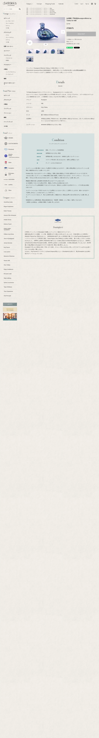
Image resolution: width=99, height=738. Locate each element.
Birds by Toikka (53, 12)
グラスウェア (7, 32)
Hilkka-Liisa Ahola (9, 234)
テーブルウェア (9, 74)
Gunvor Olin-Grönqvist (10, 215)
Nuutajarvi (52, 9)
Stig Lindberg (7, 278)
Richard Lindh (8, 273)
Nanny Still (7, 260)
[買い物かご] (95, 4)
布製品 (7, 60)
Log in (81, 3)
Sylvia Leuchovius (9, 282)
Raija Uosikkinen (8, 269)
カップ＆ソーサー (10, 21)
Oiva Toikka (7, 265)
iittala (51, 8)
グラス (7, 35)
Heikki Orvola (7, 219)
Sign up (87, 3)
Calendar (61, 3)
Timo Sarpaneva (8, 291)
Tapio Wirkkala (8, 287)
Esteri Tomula (7, 211)
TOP (27, 8)
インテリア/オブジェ (11, 72)
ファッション (7, 113)
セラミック (7, 18)
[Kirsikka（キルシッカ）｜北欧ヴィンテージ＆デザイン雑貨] (10, 4)
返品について (70, 41)
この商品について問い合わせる (74, 39)
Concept (39, 3)
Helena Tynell (7, 224)
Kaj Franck (7, 247)
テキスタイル (9, 58)
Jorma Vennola (8, 243)
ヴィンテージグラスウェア (36, 8)
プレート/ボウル (10, 23)
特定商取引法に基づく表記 (73, 43)
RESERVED (52, 14)
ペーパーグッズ (8, 121)
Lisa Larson (7, 251)
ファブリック (7, 55)
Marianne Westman (9, 256)
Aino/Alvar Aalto (8, 202)
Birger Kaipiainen (8, 206)
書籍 (5, 78)
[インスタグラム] (92, 4)
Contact (76, 3)
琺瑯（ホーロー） (9, 46)
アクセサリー (7, 64)
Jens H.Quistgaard (9, 238)
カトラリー (7, 50)
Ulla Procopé (7, 295)
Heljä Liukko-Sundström (7, 229)
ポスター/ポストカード (9, 83)
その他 (7, 28)
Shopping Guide (50, 3)
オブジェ (8, 25)
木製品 (6, 69)
